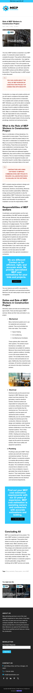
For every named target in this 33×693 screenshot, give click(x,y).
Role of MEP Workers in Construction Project (12, 22)
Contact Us (16, 281)
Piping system (18, 571)
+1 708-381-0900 (17, 519)
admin (17, 26)
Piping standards (10, 571)
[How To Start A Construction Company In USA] (23, 591)
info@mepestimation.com (12, 675)
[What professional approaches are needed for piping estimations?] (9, 591)
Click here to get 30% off (16, 1)
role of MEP (26, 571)
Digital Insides (19, 690)
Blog (12, 26)
